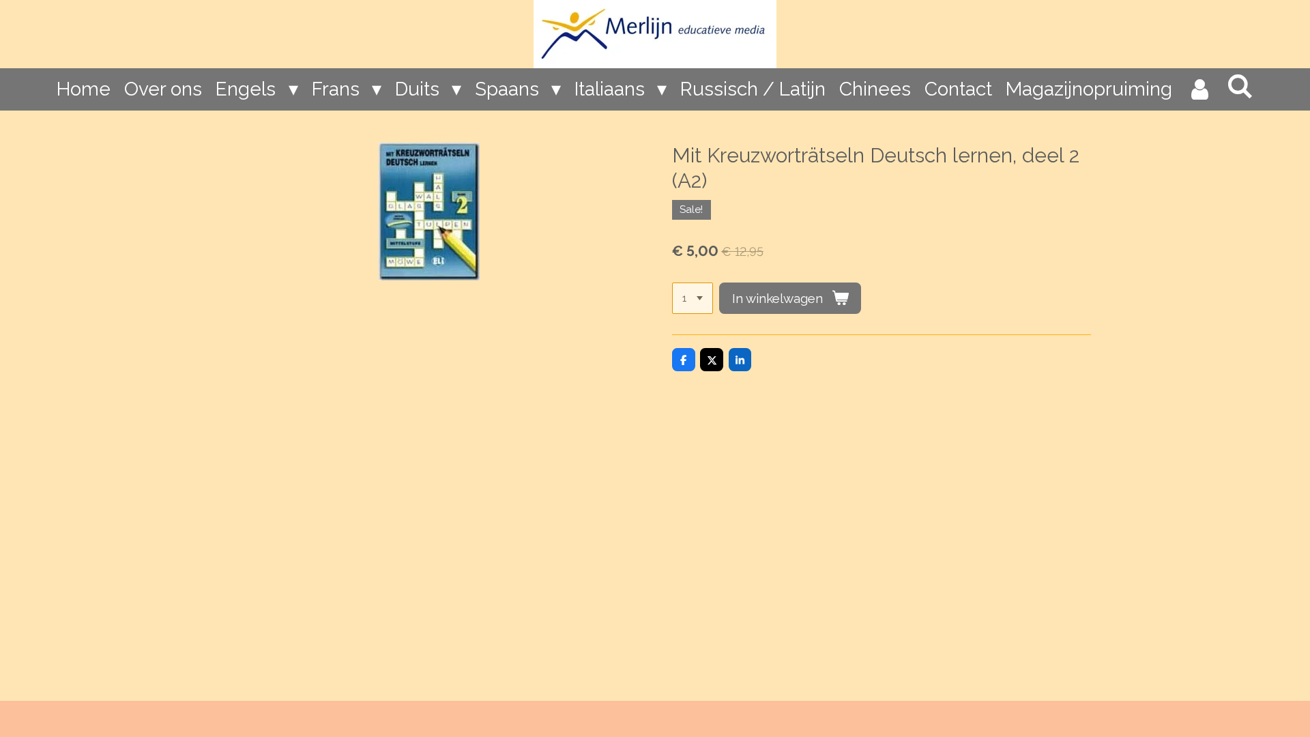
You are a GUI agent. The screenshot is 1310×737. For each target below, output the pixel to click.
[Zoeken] (1239, 86)
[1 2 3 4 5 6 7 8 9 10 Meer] (692, 299)
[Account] (1199, 89)
